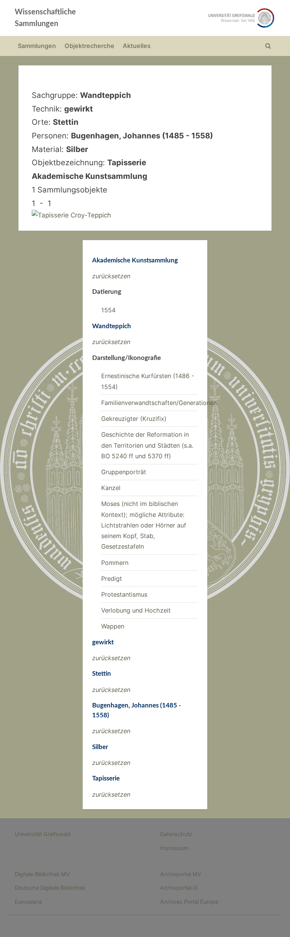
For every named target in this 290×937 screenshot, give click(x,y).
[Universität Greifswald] (197, 18)
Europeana (28, 901)
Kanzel (110, 488)
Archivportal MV (180, 874)
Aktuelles (137, 46)
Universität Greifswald (43, 834)
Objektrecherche (89, 46)
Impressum (174, 848)
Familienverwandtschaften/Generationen (159, 402)
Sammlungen (37, 46)
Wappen (112, 626)
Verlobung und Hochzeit (136, 610)
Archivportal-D (178, 887)
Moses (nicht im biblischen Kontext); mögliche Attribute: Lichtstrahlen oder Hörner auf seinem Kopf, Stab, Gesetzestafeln (143, 525)
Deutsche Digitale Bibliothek (50, 887)
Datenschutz (176, 834)
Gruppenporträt (123, 472)
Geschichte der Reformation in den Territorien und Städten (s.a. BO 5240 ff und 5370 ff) (147, 445)
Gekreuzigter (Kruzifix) (134, 418)
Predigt (111, 578)
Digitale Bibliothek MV (42, 874)
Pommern (114, 562)
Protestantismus (124, 594)
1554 (108, 310)
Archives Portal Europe (189, 901)
